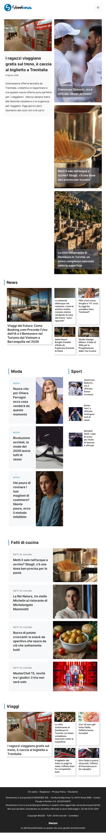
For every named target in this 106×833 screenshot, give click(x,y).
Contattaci (74, 815)
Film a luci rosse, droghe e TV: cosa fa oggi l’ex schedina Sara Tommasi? (88, 306)
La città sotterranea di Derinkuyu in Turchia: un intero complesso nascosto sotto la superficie (76, 259)
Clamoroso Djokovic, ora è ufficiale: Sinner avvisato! (75, 91)
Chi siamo (33, 791)
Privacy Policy (59, 791)
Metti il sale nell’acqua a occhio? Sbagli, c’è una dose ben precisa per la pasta (76, 175)
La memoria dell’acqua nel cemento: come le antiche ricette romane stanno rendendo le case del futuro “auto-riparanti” (64, 310)
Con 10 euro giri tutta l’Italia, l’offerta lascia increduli (87, 728)
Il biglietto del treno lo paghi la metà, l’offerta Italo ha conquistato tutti (65, 766)
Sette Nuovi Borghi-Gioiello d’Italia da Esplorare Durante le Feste (64, 345)
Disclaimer (73, 791)
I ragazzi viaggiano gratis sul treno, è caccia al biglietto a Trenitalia (28, 64)
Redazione (45, 791)
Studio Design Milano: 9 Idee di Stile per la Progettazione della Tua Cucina (87, 345)
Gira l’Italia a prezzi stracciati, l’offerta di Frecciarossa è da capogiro (88, 764)
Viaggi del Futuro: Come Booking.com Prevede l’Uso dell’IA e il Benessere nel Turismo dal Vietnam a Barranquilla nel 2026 (27, 333)
